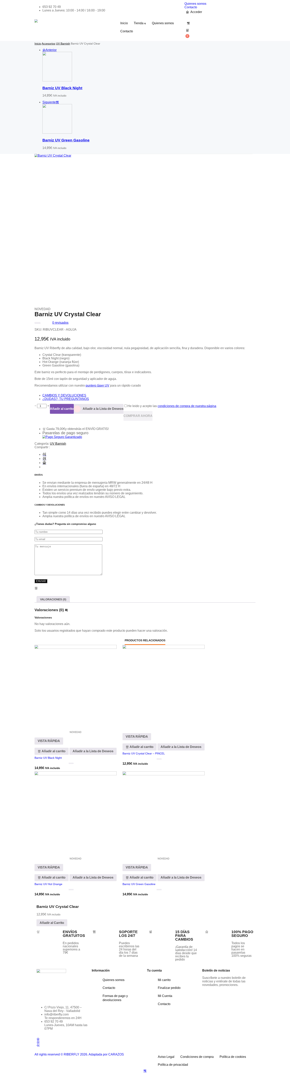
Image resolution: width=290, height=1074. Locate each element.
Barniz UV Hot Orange (48, 884)
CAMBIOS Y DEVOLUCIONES (64, 395)
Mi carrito (164, 980)
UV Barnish (63, 43)
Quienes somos (195, 3)
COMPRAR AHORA (137, 416)
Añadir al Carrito (52, 922)
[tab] (53, 599)
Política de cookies (233, 1056)
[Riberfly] (36, 20)
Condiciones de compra (197, 1056)
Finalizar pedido (169, 987)
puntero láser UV (97, 385)
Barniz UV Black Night (62, 88)
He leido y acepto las (171, 406)
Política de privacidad (173, 1064)
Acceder (196, 12)
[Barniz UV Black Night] (57, 80)
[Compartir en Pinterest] (44, 462)
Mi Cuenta (165, 996)
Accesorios (48, 43)
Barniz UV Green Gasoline (66, 140)
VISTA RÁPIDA (49, 741)
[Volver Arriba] (145, 1070)
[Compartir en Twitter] (44, 458)
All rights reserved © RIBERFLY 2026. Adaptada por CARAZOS (79, 1054)
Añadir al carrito (62, 408)
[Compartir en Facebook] (44, 454)
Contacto (190, 7)
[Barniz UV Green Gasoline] (57, 132)
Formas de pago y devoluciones (115, 998)
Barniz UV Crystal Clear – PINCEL (144, 753)
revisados (60, 322)
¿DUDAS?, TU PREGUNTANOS (65, 399)
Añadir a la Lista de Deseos (103, 408)
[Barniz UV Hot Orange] (76, 812)
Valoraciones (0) (53, 599)
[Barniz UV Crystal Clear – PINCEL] (164, 686)
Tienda (138, 23)
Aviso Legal (166, 1056)
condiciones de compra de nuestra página (187, 406)
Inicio (124, 23)
